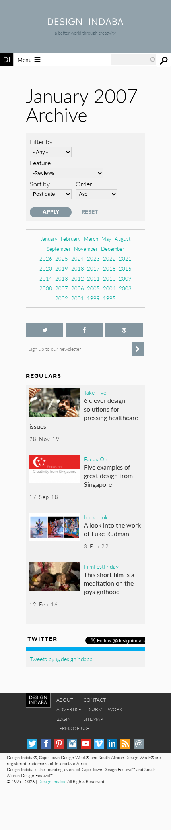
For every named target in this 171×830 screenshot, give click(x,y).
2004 (109, 288)
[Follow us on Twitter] (44, 330)
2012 (77, 278)
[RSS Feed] (125, 744)
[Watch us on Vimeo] (99, 744)
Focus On (95, 459)
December (112, 248)
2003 (125, 288)
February (71, 238)
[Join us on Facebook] (84, 330)
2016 (109, 268)
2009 (125, 278)
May (106, 238)
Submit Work (105, 709)
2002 (61, 298)
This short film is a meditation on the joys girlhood (109, 583)
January (49, 238)
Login (63, 719)
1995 (109, 298)
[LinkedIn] (112, 744)
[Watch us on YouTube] (86, 744)
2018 (77, 268)
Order (84, 183)
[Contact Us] (139, 744)
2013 (61, 278)
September (59, 248)
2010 (109, 278)
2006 (77, 288)
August (122, 238)
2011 (93, 278)
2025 (61, 258)
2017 (93, 268)
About (64, 700)
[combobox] (133, 59)
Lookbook (96, 517)
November (86, 248)
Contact (95, 700)
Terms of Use (72, 728)
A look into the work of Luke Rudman (112, 529)
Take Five (95, 392)
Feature (40, 162)
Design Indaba (51, 781)
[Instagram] (72, 744)
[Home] (85, 22)
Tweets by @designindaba (61, 659)
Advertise (68, 709)
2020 (45, 268)
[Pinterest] (59, 744)
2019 (61, 268)
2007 (61, 288)
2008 (45, 288)
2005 (93, 288)
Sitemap (93, 719)
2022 (109, 258)
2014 (45, 278)
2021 (125, 258)
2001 (77, 298)
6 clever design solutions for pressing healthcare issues (83, 413)
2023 (93, 258)
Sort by (40, 183)
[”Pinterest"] (124, 330)
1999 (93, 298)
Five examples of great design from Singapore (108, 475)
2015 (125, 268)
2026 (45, 258)
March (91, 238)
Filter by (41, 141)
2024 (77, 258)
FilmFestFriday (101, 566)
